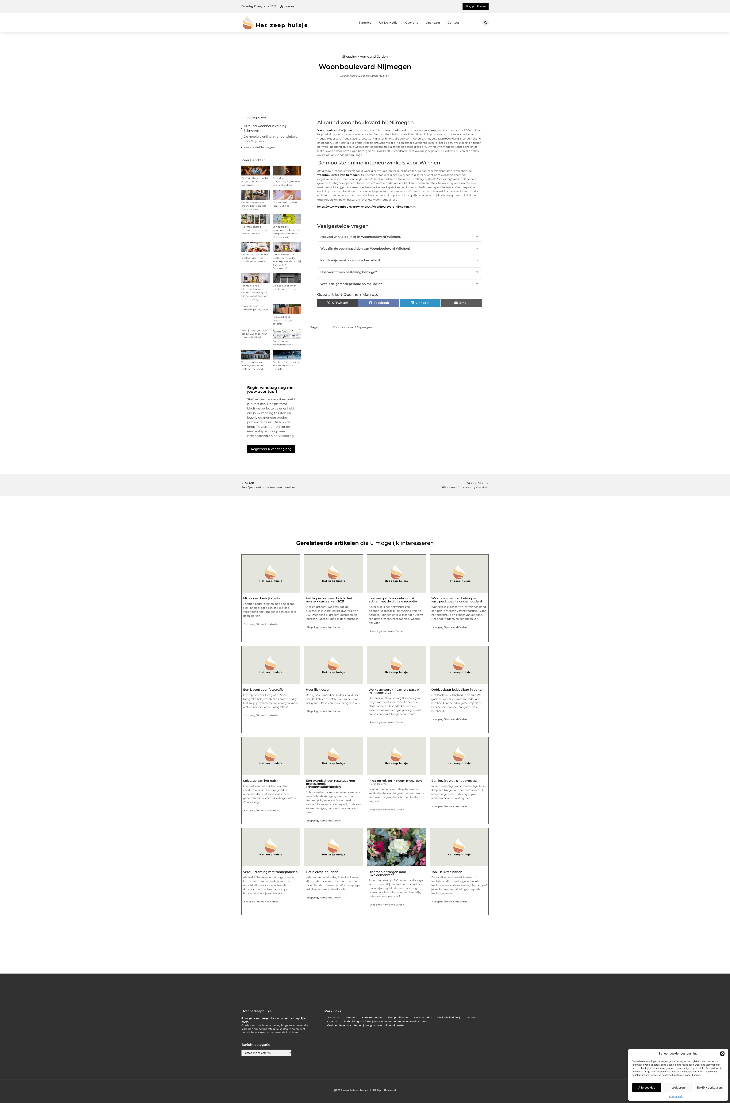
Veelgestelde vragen (259, 147)
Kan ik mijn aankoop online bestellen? (399, 260)
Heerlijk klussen (318, 689)
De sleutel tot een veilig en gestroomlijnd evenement (254, 181)
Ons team (433, 22)
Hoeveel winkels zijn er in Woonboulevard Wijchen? (399, 237)
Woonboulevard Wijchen (334, 130)
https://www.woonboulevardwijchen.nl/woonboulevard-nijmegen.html (366, 206)
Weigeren (678, 1087)
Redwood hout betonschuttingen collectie (283, 320)
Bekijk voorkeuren (709, 1087)
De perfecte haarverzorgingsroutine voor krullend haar (286, 181)
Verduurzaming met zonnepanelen (270, 872)
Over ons (411, 22)
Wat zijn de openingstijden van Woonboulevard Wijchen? (399, 248)
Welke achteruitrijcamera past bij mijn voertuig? (395, 691)
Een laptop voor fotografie (263, 689)
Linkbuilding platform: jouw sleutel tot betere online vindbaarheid (385, 1021)
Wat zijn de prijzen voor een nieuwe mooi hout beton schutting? (254, 334)
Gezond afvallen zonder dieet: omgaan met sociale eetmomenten (254, 258)
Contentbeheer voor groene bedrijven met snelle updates (253, 206)
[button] (722, 1053)
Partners (365, 22)
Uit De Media (388, 22)
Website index (422, 1017)
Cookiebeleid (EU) (448, 1017)
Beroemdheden (372, 1017)
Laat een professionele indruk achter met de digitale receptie (393, 600)
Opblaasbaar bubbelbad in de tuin (458, 689)
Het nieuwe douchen (322, 872)
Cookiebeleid (676, 1096)
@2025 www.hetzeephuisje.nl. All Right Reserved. (365, 1090)
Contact (453, 22)
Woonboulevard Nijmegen (352, 327)
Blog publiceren (397, 1017)
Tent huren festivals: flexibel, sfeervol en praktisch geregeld (252, 365)
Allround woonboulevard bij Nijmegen (265, 128)
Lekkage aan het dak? (260, 780)
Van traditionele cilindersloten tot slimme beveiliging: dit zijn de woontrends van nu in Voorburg (254, 292)
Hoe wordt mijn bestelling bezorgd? (399, 272)
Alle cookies (646, 1087)
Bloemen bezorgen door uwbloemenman (387, 873)
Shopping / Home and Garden (365, 56)
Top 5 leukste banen (446, 872)
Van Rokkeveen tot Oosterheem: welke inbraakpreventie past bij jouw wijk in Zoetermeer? (287, 261)
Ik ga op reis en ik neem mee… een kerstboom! (395, 782)
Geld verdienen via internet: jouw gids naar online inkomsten (366, 1025)
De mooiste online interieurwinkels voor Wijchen (270, 139)
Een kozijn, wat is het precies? (454, 780)
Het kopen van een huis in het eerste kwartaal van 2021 (329, 600)
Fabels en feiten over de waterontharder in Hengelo (286, 365)
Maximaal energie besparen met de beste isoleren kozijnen (254, 230)
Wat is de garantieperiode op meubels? (399, 284)
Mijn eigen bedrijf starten (262, 598)
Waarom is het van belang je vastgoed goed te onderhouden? (456, 600)
